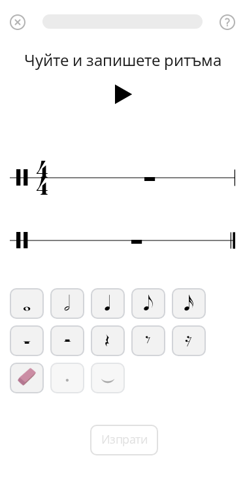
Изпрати (124, 439)
